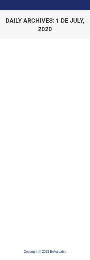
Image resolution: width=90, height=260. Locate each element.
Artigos (16, 135)
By (32, 135)
